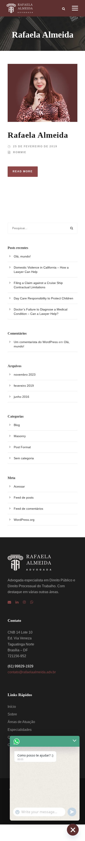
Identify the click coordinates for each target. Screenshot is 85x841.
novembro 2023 (25, 374)
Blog (17, 425)
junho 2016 (21, 396)
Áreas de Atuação (21, 722)
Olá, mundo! (22, 256)
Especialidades (20, 730)
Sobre (12, 714)
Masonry (20, 436)
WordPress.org (24, 519)
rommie (19, 152)
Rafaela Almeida (38, 135)
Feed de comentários (28, 508)
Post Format (22, 447)
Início (12, 706)
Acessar (19, 486)
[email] (9, 602)
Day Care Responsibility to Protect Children (43, 298)
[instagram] (24, 602)
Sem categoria (24, 458)
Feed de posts (24, 497)
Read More (23, 171)
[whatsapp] (31, 602)
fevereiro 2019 (24, 385)
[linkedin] (17, 602)
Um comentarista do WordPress (36, 342)
